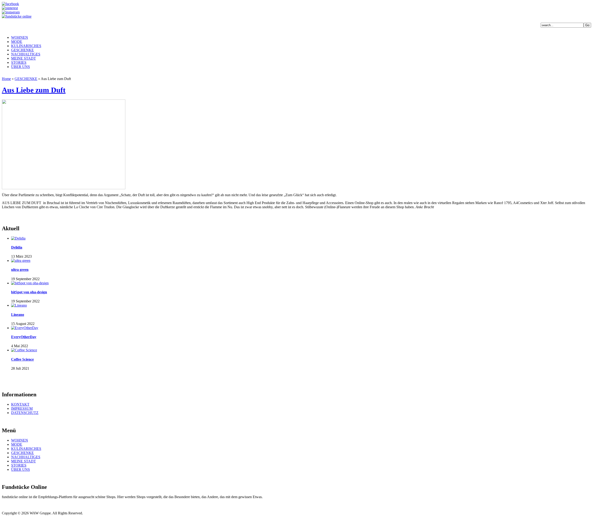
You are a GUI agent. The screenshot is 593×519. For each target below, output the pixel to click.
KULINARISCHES (26, 46)
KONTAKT (20, 404)
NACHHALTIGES (25, 54)
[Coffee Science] (24, 350)
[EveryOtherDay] (24, 328)
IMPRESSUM (22, 408)
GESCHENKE (22, 50)
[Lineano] (19, 305)
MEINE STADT (23, 58)
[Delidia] (18, 238)
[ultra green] (20, 261)
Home (6, 79)
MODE (16, 42)
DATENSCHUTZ (24, 413)
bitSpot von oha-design (29, 292)
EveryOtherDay (23, 337)
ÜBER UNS (20, 67)
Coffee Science (22, 359)
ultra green (19, 270)
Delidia (16, 247)
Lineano (17, 315)
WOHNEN (19, 37)
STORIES (18, 62)
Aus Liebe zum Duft (34, 90)
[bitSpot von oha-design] (30, 283)
